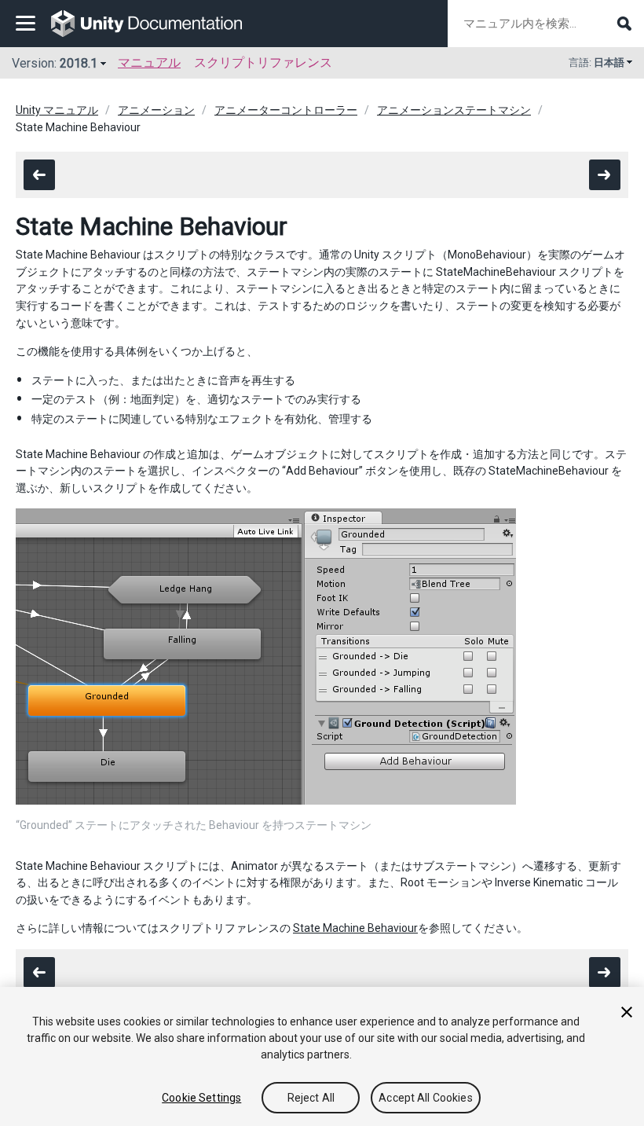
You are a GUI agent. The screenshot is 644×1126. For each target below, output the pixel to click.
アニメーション (156, 110)
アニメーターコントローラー (285, 110)
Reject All (311, 1097)
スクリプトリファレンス (263, 62)
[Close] (626, 1012)
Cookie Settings (201, 1097)
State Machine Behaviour (355, 928)
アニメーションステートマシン (454, 110)
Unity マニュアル (57, 110)
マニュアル (149, 62)
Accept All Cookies (426, 1097)
